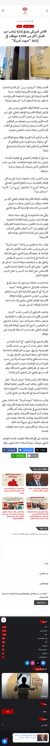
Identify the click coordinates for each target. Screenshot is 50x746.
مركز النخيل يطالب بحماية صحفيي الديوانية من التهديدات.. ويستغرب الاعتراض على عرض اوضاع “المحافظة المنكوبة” (13, 515)
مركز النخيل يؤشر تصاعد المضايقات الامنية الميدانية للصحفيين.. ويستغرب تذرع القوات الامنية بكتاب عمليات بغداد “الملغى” (37, 515)
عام (46, 627)
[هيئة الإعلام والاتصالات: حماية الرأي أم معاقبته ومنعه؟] (37, 479)
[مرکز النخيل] (25, 10)
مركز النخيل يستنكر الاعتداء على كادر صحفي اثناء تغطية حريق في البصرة (14, 490)
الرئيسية (29, 21)
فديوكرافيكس (42, 657)
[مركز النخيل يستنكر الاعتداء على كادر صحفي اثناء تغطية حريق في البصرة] (13, 479)
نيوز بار (19, 26)
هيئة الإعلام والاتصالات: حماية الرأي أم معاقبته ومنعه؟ (38, 489)
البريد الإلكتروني (43, 573)
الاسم (46, 563)
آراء (46, 642)
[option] (25, 686)
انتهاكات (44, 646)
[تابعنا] (3, 619)
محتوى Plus (43, 649)
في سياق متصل (21, 21)
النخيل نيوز (43, 631)
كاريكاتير (44, 653)
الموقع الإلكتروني (44, 583)
